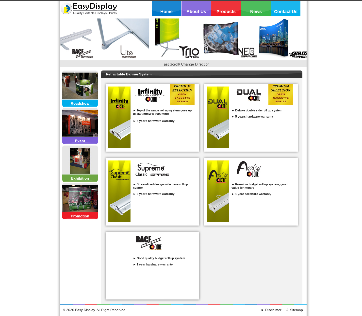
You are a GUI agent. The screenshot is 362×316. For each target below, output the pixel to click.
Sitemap (296, 310)
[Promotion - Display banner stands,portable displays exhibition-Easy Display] (80, 201)
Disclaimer (273, 310)
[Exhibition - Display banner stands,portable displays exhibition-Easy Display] (80, 164)
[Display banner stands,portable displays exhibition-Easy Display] (89, 16)
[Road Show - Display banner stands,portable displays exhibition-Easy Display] (80, 89)
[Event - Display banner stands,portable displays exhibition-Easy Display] (80, 126)
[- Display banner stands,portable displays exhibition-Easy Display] (119, 147)
